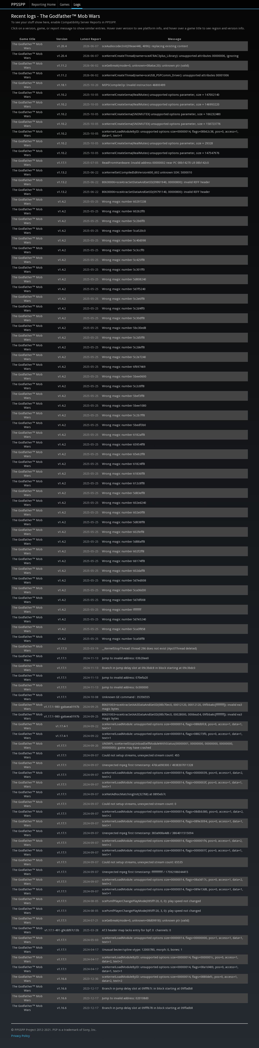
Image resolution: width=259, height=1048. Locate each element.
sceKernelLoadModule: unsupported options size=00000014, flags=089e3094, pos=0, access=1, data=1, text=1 (173, 823)
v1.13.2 (62, 172)
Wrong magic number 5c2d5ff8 (123, 337)
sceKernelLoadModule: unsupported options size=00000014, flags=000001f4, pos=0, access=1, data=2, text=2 (172, 843)
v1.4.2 (62, 201)
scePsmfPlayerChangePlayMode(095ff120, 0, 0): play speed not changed (151, 901)
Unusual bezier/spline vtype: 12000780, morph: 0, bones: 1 (142, 949)
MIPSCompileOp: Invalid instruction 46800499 (133, 85)
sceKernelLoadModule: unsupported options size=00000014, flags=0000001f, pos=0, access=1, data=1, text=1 (172, 852)
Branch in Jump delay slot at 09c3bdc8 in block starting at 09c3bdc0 (148, 668)
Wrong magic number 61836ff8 (123, 473)
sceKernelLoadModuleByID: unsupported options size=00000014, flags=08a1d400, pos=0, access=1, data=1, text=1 (170, 969)
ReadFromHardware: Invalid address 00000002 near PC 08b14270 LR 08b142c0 (155, 163)
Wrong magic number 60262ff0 (123, 211)
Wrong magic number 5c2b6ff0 (123, 221)
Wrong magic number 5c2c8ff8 (123, 386)
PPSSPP (18, 4)
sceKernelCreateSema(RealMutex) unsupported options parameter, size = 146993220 (160, 104)
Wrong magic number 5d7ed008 (124, 580)
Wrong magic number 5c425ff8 (123, 260)
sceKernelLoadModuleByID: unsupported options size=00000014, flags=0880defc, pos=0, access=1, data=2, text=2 (170, 979)
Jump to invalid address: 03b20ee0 (125, 658)
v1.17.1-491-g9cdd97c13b (62, 930)
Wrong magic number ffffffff (121, 609)
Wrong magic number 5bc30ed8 (124, 328)
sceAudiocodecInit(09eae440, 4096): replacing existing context (145, 46)
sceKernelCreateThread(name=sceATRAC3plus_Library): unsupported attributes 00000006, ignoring (170, 56)
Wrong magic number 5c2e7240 (124, 357)
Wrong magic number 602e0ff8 (123, 512)
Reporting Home (44, 4)
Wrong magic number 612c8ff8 (123, 483)
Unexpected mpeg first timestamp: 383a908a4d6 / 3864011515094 (147, 833)
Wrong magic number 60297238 (124, 201)
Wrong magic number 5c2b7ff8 (123, 415)
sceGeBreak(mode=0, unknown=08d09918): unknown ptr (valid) (145, 920)
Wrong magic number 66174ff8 (123, 561)
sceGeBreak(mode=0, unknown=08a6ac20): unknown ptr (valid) (145, 65)
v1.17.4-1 (62, 726)
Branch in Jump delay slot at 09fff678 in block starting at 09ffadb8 (147, 1008)
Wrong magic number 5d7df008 (123, 600)
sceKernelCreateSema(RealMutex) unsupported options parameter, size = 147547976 (160, 153)
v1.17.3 (62, 648)
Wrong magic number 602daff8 (123, 571)
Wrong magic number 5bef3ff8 (123, 396)
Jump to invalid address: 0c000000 (125, 687)
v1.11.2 (62, 65)
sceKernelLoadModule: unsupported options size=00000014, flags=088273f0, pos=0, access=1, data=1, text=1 (172, 736)
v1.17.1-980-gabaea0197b (61, 707)
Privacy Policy (20, 1036)
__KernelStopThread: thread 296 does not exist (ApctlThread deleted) (149, 648)
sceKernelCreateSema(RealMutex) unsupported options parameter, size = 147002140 (160, 95)
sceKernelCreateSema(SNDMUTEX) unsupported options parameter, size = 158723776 (161, 124)
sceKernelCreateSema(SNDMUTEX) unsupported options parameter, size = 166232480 (161, 114)
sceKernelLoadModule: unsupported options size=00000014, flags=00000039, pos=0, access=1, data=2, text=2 (173, 775)
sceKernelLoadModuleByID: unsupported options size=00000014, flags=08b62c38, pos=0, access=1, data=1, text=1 (170, 133)
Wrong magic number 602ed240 (124, 503)
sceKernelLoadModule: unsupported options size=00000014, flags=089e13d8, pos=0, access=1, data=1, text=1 (173, 891)
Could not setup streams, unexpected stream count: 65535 (142, 862)
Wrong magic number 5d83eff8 (123, 493)
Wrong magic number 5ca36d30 (124, 590)
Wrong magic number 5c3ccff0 (123, 250)
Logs (77, 4)
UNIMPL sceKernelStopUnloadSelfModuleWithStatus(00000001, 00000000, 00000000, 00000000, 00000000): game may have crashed (168, 745)
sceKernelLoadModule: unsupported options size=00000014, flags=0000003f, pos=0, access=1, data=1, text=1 (172, 784)
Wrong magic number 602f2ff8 (123, 551)
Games (64, 4)
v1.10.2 (62, 95)
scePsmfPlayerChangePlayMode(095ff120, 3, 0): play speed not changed (151, 911)
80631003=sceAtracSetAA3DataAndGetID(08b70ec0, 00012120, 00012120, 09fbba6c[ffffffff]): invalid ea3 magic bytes (172, 707)
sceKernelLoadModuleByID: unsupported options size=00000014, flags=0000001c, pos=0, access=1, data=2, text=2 (170, 959)
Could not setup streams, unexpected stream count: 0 (139, 804)
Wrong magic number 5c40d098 (124, 240)
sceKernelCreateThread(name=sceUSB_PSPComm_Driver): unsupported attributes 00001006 (165, 75)
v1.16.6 (62, 979)
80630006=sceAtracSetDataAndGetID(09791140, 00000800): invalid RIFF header (156, 192)
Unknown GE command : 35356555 (126, 697)
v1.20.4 (62, 46)
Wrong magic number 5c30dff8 (123, 318)
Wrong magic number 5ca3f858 (123, 629)
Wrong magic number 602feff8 (123, 532)
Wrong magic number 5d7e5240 (124, 619)
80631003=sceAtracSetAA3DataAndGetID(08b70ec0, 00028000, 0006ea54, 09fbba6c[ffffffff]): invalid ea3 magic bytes (172, 716)
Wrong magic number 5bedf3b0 (124, 425)
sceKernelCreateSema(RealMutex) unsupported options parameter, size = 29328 (157, 143)
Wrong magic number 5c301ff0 (123, 269)
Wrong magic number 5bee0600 (124, 376)
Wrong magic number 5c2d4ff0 (123, 308)
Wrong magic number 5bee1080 (124, 405)
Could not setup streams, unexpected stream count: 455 (140, 755)
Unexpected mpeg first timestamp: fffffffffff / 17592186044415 (145, 872)
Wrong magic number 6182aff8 (123, 435)
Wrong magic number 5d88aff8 (123, 541)
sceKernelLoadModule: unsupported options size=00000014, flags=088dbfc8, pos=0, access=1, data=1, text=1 (172, 726)
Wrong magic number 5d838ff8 (123, 522)
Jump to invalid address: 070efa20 (125, 677)
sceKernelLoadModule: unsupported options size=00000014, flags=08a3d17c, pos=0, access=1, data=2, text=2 (173, 881)
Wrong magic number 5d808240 (124, 279)
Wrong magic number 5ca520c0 (124, 231)
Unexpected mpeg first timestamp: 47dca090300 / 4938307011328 (147, 765)
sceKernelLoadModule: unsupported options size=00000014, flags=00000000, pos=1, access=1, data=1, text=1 (173, 940)
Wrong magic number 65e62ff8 (123, 454)
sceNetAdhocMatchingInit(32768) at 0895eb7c (134, 794)
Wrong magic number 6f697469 (123, 367)
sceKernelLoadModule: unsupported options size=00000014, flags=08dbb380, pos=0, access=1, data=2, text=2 (173, 813)
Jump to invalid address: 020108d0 (125, 998)
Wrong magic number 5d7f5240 (123, 289)
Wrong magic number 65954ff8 (123, 444)
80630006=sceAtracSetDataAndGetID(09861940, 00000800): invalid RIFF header (156, 182)
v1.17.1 (62, 163)
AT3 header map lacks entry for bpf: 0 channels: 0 (136, 930)
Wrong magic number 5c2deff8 (123, 347)
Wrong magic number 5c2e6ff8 (123, 299)
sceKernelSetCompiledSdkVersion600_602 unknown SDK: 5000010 (147, 172)
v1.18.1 (62, 85)
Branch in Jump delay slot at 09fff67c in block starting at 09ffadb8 (147, 988)
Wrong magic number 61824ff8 (123, 464)
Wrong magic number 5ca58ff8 (123, 639)
